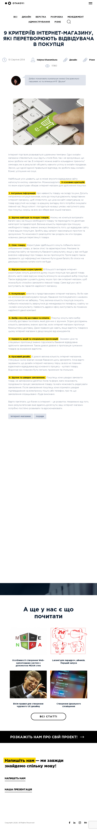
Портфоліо (5, 805)
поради (40, 416)
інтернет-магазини (21, 416)
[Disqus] (48, 454)
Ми (21, 805)
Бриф (2, 811)
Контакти (24, 811)
